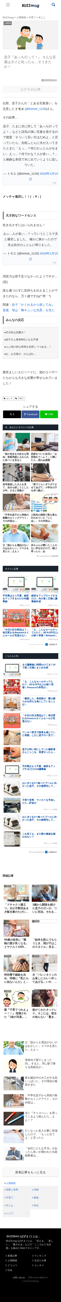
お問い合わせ (19, 1277)
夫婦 (36, 1189)
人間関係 (11, 1183)
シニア (9, 1213)
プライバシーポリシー (38, 1277)
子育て (21, 398)
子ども (9, 1205)
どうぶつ (12, 1265)
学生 (36, 1205)
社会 (10, 1270)
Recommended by (44, 556)
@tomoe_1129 (36, 109)
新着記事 (12, 1255)
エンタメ (39, 1265)
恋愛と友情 (12, 1189)
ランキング (40, 1255)
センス (9, 398)
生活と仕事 (40, 1260)
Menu (8, 4)
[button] (5, 844)
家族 (36, 1197)
